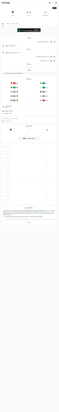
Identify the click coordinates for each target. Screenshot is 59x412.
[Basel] (10, 130)
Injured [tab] (8, 23)
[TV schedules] (49, 3)
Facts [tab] (3, 23)
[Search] (53, 3)
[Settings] (56, 3)
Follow (54, 8)
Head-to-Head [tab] (15, 23)
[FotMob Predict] (29, 30)
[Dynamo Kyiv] (47, 130)
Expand (29, 222)
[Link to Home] (5, 3)
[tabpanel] (29, 115)
